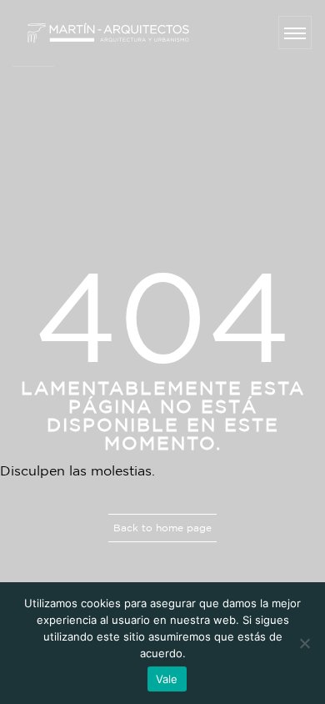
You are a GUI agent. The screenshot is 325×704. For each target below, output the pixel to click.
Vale (167, 679)
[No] (304, 643)
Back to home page (162, 527)
